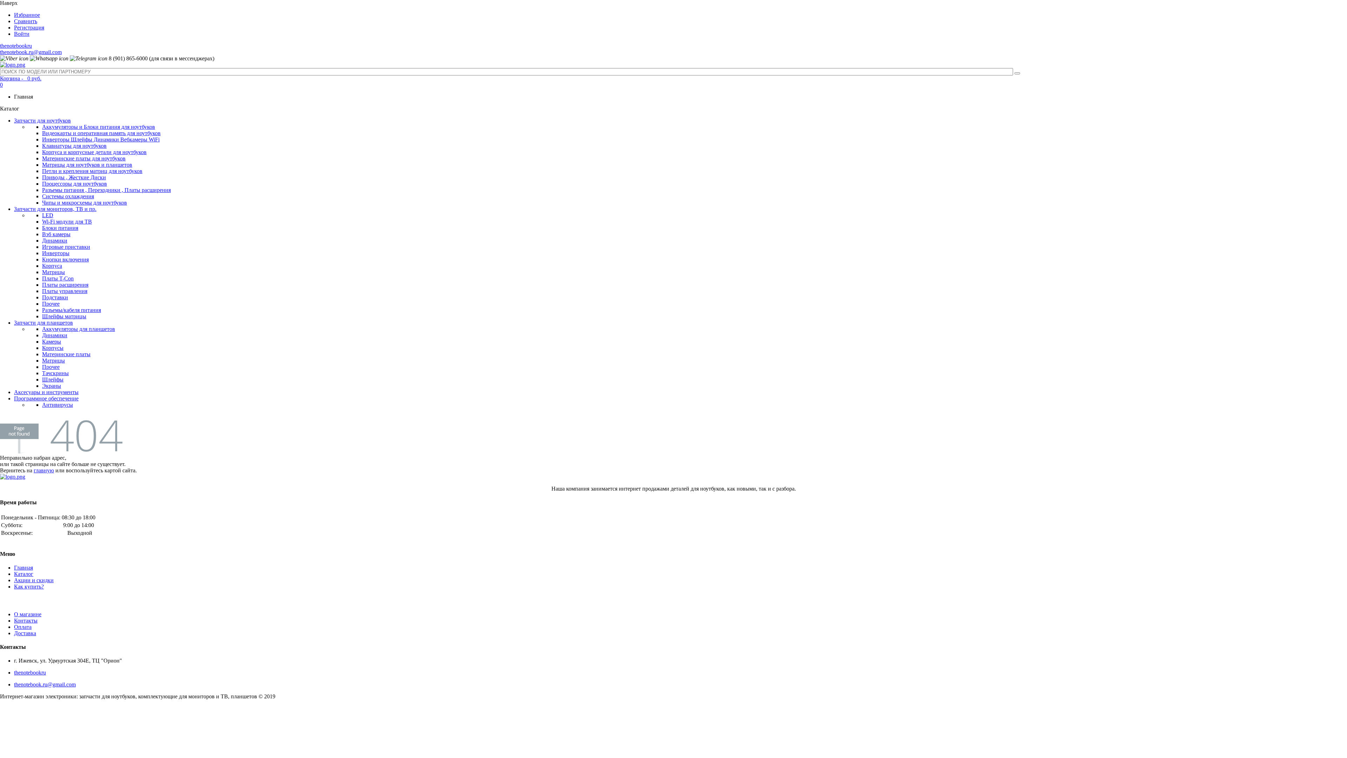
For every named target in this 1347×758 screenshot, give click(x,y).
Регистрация (29, 28)
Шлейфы (52, 380)
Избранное (27, 15)
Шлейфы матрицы (64, 316)
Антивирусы (57, 405)
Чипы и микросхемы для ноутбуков (84, 203)
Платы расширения (65, 285)
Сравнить (25, 21)
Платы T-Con (58, 278)
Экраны (51, 386)
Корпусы (52, 348)
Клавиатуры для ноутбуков (74, 146)
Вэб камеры (56, 234)
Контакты (26, 621)
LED (47, 215)
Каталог (23, 574)
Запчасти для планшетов (43, 323)
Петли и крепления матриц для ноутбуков (92, 171)
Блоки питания (60, 228)
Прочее (51, 304)
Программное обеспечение (46, 398)
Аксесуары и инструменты (46, 392)
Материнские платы (66, 354)
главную (44, 470)
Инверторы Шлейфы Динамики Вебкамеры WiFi (101, 139)
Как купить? (29, 587)
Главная (23, 568)
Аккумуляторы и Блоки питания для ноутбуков (98, 127)
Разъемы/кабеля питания (71, 310)
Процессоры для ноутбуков (74, 184)
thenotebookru (16, 46)
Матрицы (53, 272)
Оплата (23, 627)
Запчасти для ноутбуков (42, 121)
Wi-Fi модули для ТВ (67, 222)
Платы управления (64, 291)
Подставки (55, 297)
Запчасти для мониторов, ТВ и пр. (55, 209)
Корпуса (52, 266)
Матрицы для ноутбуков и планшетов (87, 165)
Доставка (25, 633)
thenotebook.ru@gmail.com (31, 52)
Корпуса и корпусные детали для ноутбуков (94, 152)
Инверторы (55, 253)
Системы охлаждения (68, 196)
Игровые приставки (66, 247)
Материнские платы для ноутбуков (84, 158)
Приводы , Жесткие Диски (74, 177)
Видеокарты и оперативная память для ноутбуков (101, 133)
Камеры (51, 342)
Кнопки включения (65, 259)
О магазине (27, 614)
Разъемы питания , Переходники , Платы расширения (106, 190)
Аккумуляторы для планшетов (78, 329)
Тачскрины (55, 373)
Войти (21, 34)
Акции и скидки (34, 580)
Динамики (54, 241)
